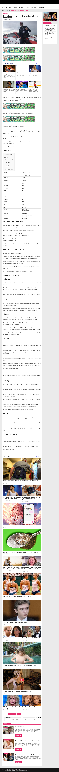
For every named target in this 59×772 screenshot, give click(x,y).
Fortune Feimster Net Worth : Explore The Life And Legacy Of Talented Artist (49, 41)
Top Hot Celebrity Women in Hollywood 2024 (16, 452)
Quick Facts (6, 157)
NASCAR (7, 165)
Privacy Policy (17, 769)
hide (12, 154)
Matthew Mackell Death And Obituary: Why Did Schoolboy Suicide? (28, 727)
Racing (6, 168)
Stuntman (19, 713)
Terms (10, 769)
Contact (6, 769)
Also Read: (5, 452)
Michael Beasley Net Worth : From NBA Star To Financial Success (50, 26)
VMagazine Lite (26, 770)
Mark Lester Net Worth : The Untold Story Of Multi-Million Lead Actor (27, 741)
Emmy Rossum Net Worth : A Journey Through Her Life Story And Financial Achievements (50, 29)
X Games (7, 163)
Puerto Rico (7, 162)
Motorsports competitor (12, 713)
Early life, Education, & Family (9, 158)
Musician (36, 7)
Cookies (13, 769)
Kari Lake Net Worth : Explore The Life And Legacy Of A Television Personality (50, 37)
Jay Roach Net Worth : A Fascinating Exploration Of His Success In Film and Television (50, 33)
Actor (5, 7)
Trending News (30, 7)
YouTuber (15, 7)
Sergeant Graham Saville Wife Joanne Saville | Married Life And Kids (28, 754)
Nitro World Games (9, 169)
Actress (9, 7)
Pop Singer (41, 7)
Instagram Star (22, 7)
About (3, 769)
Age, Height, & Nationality (8, 159)
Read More (18, 735)
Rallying (7, 166)
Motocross (7, 161)
